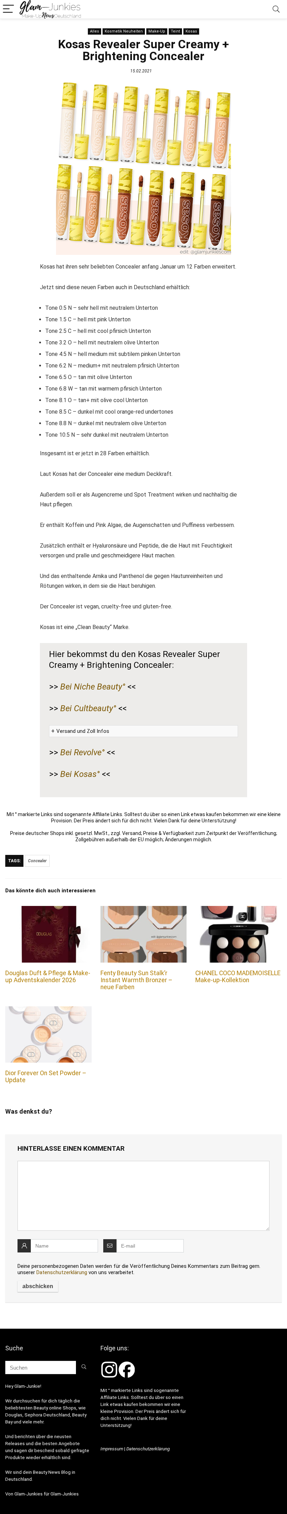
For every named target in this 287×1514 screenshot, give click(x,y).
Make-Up (156, 31)
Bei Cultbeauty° (88, 708)
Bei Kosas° (80, 774)
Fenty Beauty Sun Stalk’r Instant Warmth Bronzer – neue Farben (136, 980)
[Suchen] (84, 1367)
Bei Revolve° (82, 752)
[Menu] (8, 9)
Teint (175, 31)
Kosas (191, 31)
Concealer (37, 860)
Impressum (111, 1448)
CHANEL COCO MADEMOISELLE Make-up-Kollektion (237, 977)
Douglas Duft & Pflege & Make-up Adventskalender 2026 (47, 977)
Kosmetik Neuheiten (124, 31)
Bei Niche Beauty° (92, 687)
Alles (94, 31)
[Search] (276, 9)
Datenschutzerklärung (61, 1272)
